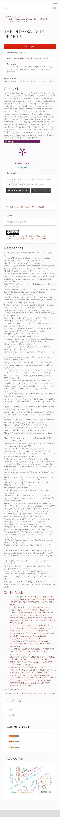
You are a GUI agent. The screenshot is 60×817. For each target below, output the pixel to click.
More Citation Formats (17, 190)
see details (22, 167)
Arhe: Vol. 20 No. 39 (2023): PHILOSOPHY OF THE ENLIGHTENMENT (28, 637)
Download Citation (41, 190)
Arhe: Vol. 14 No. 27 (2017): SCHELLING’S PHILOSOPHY (28, 653)
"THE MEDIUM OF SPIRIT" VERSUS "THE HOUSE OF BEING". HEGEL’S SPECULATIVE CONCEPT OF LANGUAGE (32, 659)
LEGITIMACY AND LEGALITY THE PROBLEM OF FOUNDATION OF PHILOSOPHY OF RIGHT (32, 668)
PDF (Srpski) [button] (30, 46)
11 (22, 689)
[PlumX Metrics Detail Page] (22, 151)
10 (20, 689)
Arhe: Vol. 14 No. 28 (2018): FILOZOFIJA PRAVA (28, 672)
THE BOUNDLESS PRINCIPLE (40, 607)
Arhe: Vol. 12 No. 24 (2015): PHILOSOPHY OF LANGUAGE (31, 663)
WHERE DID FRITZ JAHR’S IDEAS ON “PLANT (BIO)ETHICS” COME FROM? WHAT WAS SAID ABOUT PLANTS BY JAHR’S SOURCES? (33, 599)
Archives (17, 16)
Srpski (11, 709)
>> (26, 689)
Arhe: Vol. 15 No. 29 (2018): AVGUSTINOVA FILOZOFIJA (30, 684)
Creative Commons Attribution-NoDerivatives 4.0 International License (26, 237)
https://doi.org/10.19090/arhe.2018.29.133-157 (29, 58)
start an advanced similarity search (29, 693)
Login (55, 3)
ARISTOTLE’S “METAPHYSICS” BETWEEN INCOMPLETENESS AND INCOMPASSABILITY (32, 626)
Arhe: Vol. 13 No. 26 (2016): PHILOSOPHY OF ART (29, 630)
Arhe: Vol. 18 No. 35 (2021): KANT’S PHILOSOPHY (29, 610)
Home (8, 16)
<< (5, 689)
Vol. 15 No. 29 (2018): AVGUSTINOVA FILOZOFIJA (28, 19)
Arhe (4, 8)
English (11, 715)
